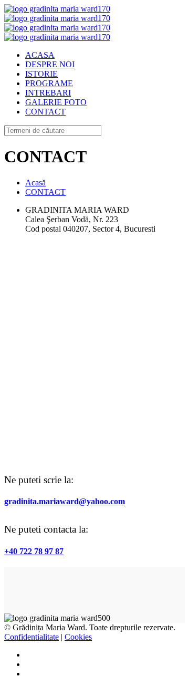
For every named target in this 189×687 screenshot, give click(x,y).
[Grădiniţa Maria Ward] (57, 22)
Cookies (78, 636)
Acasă (35, 182)
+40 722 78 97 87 (34, 551)
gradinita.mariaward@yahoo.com (64, 501)
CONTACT (45, 192)
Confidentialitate (31, 636)
